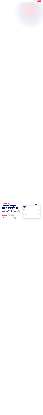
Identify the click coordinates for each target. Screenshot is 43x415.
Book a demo (4, 215)
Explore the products (11, 215)
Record (38, 204)
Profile (36, 204)
